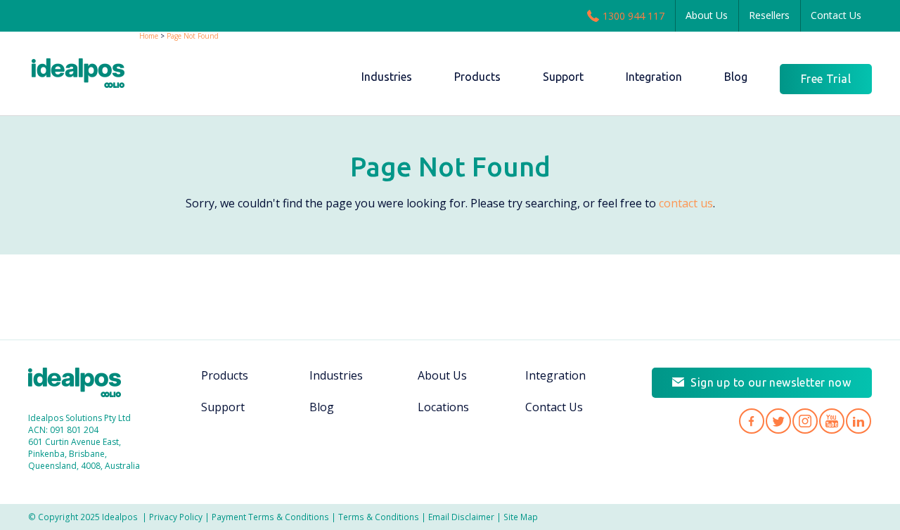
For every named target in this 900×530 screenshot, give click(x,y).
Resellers (769, 15)
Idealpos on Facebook (751, 421)
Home (148, 36)
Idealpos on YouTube (831, 421)
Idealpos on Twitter (778, 421)
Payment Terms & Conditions (270, 516)
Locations (443, 407)
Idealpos (82, 384)
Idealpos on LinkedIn (858, 421)
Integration (555, 375)
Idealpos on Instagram (805, 421)
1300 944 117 (633, 15)
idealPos (85, 74)
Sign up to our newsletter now (770, 382)
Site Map (520, 516)
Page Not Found (193, 36)
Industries (336, 375)
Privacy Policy (175, 516)
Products (224, 375)
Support (223, 407)
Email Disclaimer (461, 516)
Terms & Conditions (378, 516)
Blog (321, 407)
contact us (686, 203)
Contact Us (836, 15)
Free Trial (826, 78)
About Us (707, 15)
